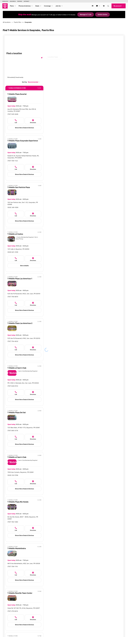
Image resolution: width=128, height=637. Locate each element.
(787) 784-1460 (13, 522)
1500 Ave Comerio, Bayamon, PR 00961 (21, 472)
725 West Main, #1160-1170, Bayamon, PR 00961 (24, 427)
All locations (6, 22)
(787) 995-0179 (13, 430)
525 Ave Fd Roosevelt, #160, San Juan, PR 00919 (24, 338)
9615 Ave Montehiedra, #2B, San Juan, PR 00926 (24, 563)
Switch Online (102, 14)
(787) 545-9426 (13, 114)
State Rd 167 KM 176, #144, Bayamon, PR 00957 (24, 608)
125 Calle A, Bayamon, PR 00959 (18, 249)
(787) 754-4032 (13, 341)
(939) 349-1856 (13, 207)
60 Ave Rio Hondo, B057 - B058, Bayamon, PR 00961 (23, 518)
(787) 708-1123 (13, 161)
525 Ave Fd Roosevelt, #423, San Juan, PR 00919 (24, 293)
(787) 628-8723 (13, 386)
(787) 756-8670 (13, 296)
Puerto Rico (17, 22)
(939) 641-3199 (13, 252)
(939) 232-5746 (13, 475)
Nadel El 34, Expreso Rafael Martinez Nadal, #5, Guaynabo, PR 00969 (23, 157)
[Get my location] (42, 58)
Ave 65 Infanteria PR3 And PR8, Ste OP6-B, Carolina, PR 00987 (22, 110)
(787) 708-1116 (13, 566)
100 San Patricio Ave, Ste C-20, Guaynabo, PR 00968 (23, 203)
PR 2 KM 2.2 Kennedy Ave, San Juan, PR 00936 (23, 383)
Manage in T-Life (85, 14)
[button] (34, 82)
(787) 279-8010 (13, 611)
